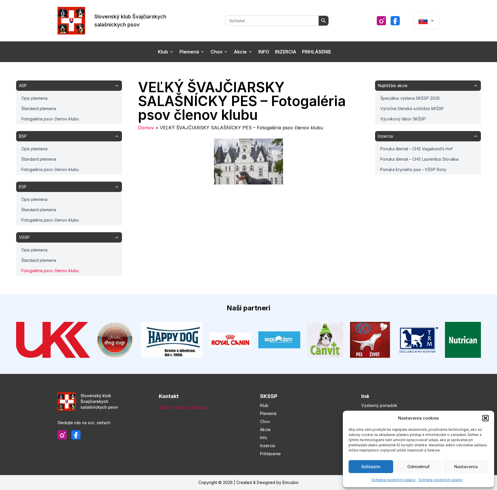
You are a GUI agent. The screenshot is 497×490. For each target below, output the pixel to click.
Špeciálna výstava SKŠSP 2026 (410, 98)
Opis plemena (34, 98)
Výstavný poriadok (379, 405)
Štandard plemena (38, 108)
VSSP (24, 237)
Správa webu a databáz (184, 407)
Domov (146, 127)
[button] (485, 418)
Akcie (240, 52)
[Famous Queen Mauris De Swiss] (248, 162)
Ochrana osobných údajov (393, 480)
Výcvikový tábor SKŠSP (403, 118)
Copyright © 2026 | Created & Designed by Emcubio (248, 482)
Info (263, 52)
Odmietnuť (418, 466)
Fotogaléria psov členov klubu (50, 118)
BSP (23, 136)
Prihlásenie (316, 52)
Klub (163, 52)
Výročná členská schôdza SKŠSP (412, 108)
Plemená (189, 52)
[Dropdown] (426, 20)
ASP (23, 85)
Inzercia (285, 52)
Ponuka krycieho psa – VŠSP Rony (413, 169)
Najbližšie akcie (393, 85)
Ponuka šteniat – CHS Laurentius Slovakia (419, 159)
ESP (22, 186)
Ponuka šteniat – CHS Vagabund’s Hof (416, 148)
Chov (216, 52)
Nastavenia (466, 466)
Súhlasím (371, 466)
